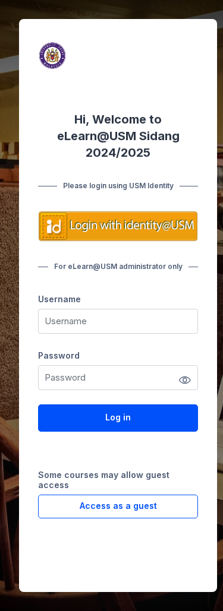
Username (59, 299)
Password (59, 355)
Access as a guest (118, 506)
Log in (118, 417)
